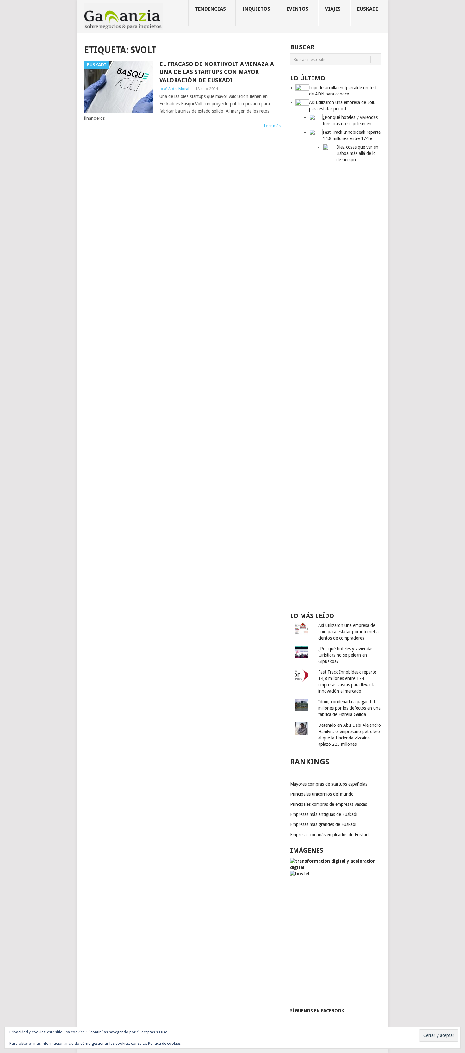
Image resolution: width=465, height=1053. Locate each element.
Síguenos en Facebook (317, 1010)
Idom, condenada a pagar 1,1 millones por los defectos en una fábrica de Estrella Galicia (349, 708)
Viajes (333, 9)
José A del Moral (174, 88)
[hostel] (299, 873)
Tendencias (210, 9)
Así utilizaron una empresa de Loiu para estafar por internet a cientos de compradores (348, 631)
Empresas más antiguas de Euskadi (323, 814)
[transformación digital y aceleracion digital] (335, 867)
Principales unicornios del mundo (322, 794)
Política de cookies (164, 1043)
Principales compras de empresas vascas (328, 804)
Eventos (297, 9)
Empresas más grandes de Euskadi (323, 824)
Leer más (272, 125)
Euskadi (367, 9)
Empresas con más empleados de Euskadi (329, 834)
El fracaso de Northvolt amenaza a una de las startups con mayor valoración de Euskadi (216, 72)
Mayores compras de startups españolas (328, 784)
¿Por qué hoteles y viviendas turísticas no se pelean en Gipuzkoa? (345, 655)
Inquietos (256, 9)
